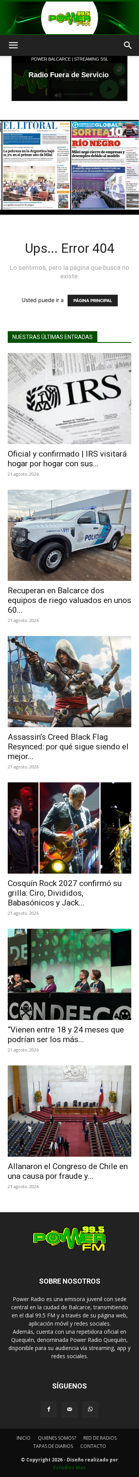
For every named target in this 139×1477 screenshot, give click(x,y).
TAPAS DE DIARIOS (53, 1446)
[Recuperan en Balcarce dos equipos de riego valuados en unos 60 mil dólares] (69, 535)
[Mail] (69, 1409)
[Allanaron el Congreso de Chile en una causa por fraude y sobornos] (69, 1111)
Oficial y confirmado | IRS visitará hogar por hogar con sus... (67, 458)
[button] (13, 45)
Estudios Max (69, 1467)
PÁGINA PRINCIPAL (92, 300)
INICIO (24, 1438)
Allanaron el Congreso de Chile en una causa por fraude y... (68, 1171)
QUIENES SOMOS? (57, 1438)
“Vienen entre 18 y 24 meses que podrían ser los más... (66, 1034)
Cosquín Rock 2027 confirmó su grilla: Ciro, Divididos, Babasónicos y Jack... (65, 893)
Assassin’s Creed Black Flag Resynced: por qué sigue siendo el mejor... (68, 746)
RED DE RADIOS (100, 1438)
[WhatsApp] (90, 1409)
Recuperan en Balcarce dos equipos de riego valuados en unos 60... (69, 600)
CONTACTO (93, 1446)
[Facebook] (48, 1409)
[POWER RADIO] (69, 18)
